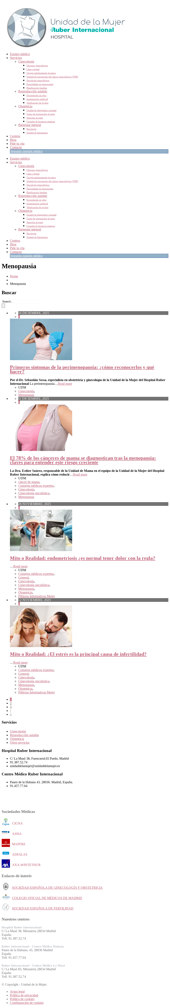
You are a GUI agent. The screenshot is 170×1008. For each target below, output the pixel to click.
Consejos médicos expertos (36, 485)
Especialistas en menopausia (40, 84)
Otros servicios (19, 742)
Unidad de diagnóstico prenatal (41, 110)
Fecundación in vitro (36, 95)
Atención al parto (35, 118)
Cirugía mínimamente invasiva (41, 73)
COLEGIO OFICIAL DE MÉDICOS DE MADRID (47, 898)
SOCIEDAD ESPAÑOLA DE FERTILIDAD (42, 908)
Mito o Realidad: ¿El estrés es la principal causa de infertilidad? (78, 654)
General (23, 577)
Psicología (31, 129)
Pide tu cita (17, 143)
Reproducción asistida (32, 91)
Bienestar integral (29, 125)
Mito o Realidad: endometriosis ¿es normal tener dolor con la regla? (82, 558)
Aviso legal (17, 991)
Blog (13, 140)
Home (14, 276)
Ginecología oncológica (33, 493)
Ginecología (26, 61)
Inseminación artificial (37, 99)
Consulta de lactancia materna (41, 121)
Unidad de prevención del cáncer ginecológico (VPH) (52, 76)
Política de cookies (22, 999)
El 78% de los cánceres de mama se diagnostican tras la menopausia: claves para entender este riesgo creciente (83, 460)
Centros (15, 136)
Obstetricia (25, 106)
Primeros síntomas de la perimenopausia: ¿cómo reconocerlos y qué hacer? (82, 369)
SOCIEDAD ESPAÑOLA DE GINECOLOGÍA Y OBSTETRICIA (57, 887)
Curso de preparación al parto (41, 114)
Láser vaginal (33, 69)
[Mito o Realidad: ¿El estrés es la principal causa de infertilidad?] (41, 646)
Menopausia (26, 395)
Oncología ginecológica (38, 80)
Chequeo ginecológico (37, 65)
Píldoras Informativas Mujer (36, 596)
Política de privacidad (24, 995)
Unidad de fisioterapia (37, 132)
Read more (65, 383)
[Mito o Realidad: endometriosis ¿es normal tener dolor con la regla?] (41, 550)
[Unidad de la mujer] (64, 47)
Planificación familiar (37, 88)
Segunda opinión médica (26, 151)
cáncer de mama (28, 482)
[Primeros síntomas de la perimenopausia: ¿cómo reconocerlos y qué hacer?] (41, 359)
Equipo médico (20, 54)
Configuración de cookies (27, 1002)
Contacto (16, 147)
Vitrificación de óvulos (37, 103)
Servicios (16, 58)
